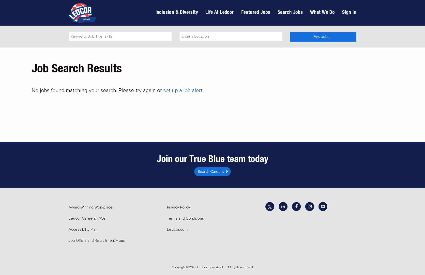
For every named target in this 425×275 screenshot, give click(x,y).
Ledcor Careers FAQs (87, 218)
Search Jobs (290, 12)
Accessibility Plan (83, 229)
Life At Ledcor (219, 12)
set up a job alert (182, 90)
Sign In (349, 12)
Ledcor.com (177, 229)
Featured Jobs (255, 12)
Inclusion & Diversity (176, 12)
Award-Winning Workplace (91, 207)
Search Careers (211, 171)
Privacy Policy (178, 207)
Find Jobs (322, 36)
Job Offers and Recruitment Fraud (97, 240)
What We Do (322, 12)
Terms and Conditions (185, 218)
